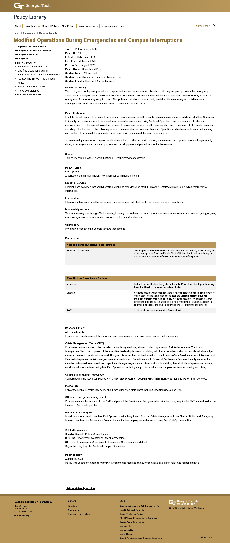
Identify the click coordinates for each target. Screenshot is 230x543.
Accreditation (126, 534)
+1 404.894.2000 (25, 511)
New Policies (68, 26)
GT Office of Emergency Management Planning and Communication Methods (106, 442)
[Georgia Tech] (183, 502)
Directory (72, 506)
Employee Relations (26, 54)
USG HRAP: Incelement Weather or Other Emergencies (95, 438)
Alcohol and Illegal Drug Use (32, 66)
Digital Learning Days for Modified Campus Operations (95, 446)
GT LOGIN (207, 537)
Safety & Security (48, 33)
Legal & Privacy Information (132, 510)
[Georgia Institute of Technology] (32, 4)
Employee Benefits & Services (33, 50)
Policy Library (30, 17)
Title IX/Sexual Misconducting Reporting (138, 518)
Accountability (126, 530)
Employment (29, 33)
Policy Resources (86, 26)
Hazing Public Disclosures (132, 522)
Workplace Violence (28, 90)
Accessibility (126, 526)
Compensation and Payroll (30, 46)
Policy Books (30, 26)
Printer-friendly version (80, 488)
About (18, 26)
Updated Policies (50, 26)
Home (17, 33)
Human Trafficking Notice (131, 514)
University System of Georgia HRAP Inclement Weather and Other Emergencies (159, 378)
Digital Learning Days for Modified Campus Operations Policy (174, 286)
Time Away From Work (28, 94)
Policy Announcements (112, 26)
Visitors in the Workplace (31, 86)
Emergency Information (79, 514)
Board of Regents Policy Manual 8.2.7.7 (86, 434)
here (142, 103)
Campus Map (23, 516)
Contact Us (202, 26)
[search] (213, 26)
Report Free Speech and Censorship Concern (141, 538)
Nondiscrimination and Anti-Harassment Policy (141, 506)
